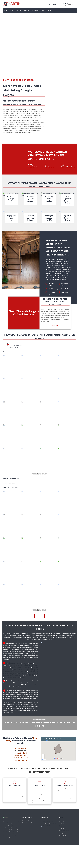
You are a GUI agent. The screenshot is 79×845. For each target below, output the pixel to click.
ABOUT (11, 10)
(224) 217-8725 (53, 5)
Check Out (55, 325)
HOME (5, 10)
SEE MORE (39, 616)
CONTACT (49, 10)
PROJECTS (26, 10)
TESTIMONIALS (35, 10)
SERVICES (18, 10)
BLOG (43, 10)
